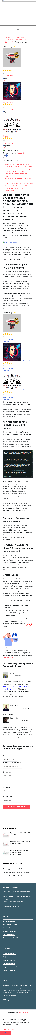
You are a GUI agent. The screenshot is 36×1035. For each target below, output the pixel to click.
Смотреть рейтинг (9, 657)
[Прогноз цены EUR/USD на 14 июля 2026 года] (6, 835)
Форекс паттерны (9, 963)
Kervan (5, 136)
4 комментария (19, 837)
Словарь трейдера (9, 960)
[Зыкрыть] (5, 1033)
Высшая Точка (8, 102)
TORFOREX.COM (23, 1012)
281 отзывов (8, 110)
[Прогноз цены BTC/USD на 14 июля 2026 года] (6, 852)
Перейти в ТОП (8, 1029)
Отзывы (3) (20, 153)
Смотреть (6, 342)
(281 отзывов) (8, 368)
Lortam (5, 68)
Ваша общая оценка (10, 756)
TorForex (6, 37)
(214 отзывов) (8, 397)
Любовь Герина (17, 875)
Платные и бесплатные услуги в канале (19, 183)
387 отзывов (8, 76)
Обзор (5, 81)
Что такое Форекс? (9, 921)
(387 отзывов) (8, 339)
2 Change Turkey (24, 869)
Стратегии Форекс (9, 934)
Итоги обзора (10, 190)
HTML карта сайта (9, 1000)
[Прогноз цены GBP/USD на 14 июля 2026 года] (6, 844)
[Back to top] (34, 1033)
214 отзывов (8, 143)
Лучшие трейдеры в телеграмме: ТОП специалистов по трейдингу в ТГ (15, 39)
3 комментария (19, 846)
